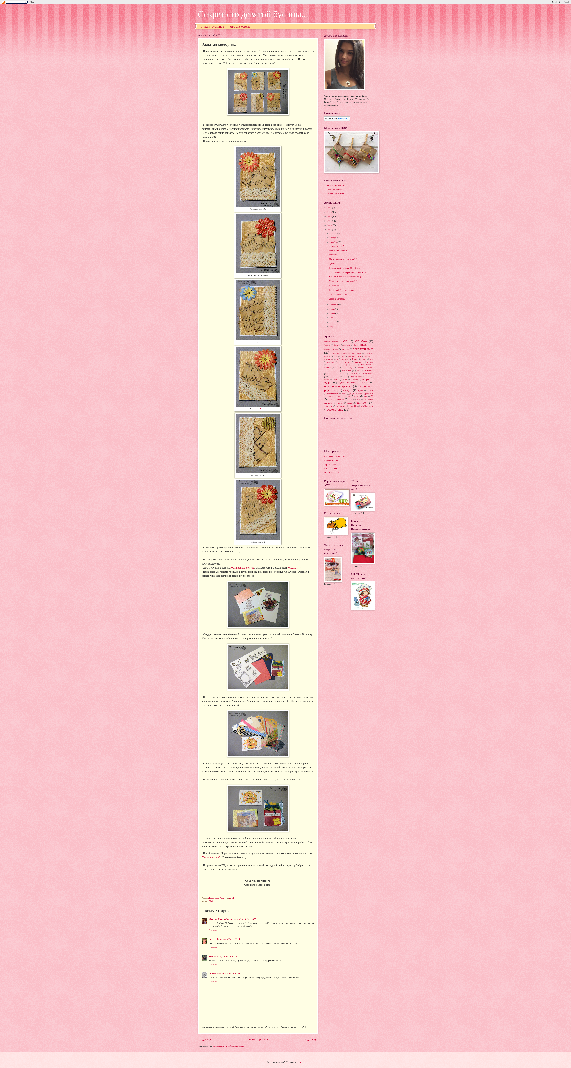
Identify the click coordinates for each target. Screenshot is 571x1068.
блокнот (337, 345)
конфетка (359, 362)
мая (332, 318)
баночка (327, 345)
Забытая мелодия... (337, 299)
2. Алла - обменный (333, 190)
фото (358, 399)
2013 (329, 225)
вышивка (360, 345)
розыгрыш (369, 393)
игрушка (345, 359)
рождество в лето (355, 393)
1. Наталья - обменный (334, 186)
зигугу (367, 356)
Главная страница (212, 26)
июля (332, 309)
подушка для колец (347, 383)
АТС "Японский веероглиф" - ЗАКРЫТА (347, 272)
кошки (354, 365)
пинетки (367, 377)
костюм (330, 365)
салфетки (330, 396)
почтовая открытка (338, 386)
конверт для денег (344, 362)
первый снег (356, 377)
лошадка (361, 368)
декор (335, 349)
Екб (335, 356)
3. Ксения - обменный (334, 194)
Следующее (205, 1039)
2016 (329, 212)
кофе (346, 365)
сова (365, 396)
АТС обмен (360, 341)
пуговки (370, 390)
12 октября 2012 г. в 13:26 (225, 956)
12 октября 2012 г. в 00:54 (228, 939)
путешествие (332, 393)
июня (332, 313)
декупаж (345, 349)
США (330, 399)
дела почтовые (363, 349)
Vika (211, 956)
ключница (330, 362)
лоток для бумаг (349, 368)
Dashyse (263, 409)
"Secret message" (211, 857)
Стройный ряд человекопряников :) (345, 277)
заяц (359, 356)
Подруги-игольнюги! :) (339, 250)
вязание (327, 349)
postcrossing (335, 409)
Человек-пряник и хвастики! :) (343, 281)
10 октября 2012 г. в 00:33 (244, 919)
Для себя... (334, 263)
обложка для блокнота (338, 374)
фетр (350, 399)
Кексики (292, 567)
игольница (328, 359)
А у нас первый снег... (339, 294)
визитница (346, 345)
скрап (357, 396)
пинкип (326, 380)
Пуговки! (333, 255)
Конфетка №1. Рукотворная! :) (342, 290)
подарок (327, 383)
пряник (361, 390)
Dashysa (212, 939)
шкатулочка (328, 406)
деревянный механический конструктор (346, 353)
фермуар (340, 399)
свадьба (347, 396)
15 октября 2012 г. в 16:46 (228, 973)
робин (344, 393)
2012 (329, 230)
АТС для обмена (240, 26)
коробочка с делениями (334, 456)
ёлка (342, 356)
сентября (334, 304)
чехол (340, 403)
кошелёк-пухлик (331, 460)
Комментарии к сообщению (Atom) (229, 1046)
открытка (368, 373)
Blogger (301, 1062)
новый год (346, 371)
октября (333, 242)
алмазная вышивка (331, 341)
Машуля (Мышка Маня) (221, 919)
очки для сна (335, 377)
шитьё (361, 402)
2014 (329, 221)
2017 (329, 208)
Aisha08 (212, 973)
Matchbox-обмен (367, 406)
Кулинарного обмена (242, 567)
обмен (353, 373)
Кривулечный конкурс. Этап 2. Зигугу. (346, 268)
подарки (366, 379)
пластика (355, 380)
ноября (333, 238)
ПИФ (345, 380)
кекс (371, 359)
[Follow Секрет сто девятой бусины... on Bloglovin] (337, 120)
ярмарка (340, 405)
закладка (351, 356)
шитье (349, 403)
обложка (368, 370)
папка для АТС (331, 468)
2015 (329, 216)
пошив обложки (331, 472)
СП (371, 396)
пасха (345, 377)
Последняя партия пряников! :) (343, 259)
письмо (336, 380)
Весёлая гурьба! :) (337, 286)
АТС (211, 901)
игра (336, 359)
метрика (335, 371)
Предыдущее (310, 1039)
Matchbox (354, 406)
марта (333, 327)
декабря (333, 233)
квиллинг (363, 359)
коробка (370, 362)
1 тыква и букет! (336, 246)
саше (338, 396)
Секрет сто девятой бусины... (253, 14)
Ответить (213, 930)
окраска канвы (330, 464)
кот (338, 365)
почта (364, 382)
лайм (338, 368)
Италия (354, 359)
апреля (333, 322)
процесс (347, 390)
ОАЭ (358, 371)
